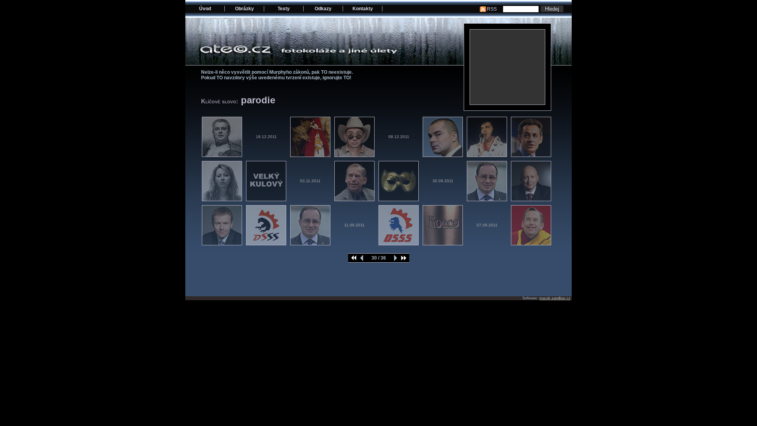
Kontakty (362, 8)
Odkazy (323, 8)
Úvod (205, 8)
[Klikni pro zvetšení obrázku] (507, 67)
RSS (492, 9)
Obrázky (244, 8)
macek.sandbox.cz (555, 298)
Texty (284, 8)
